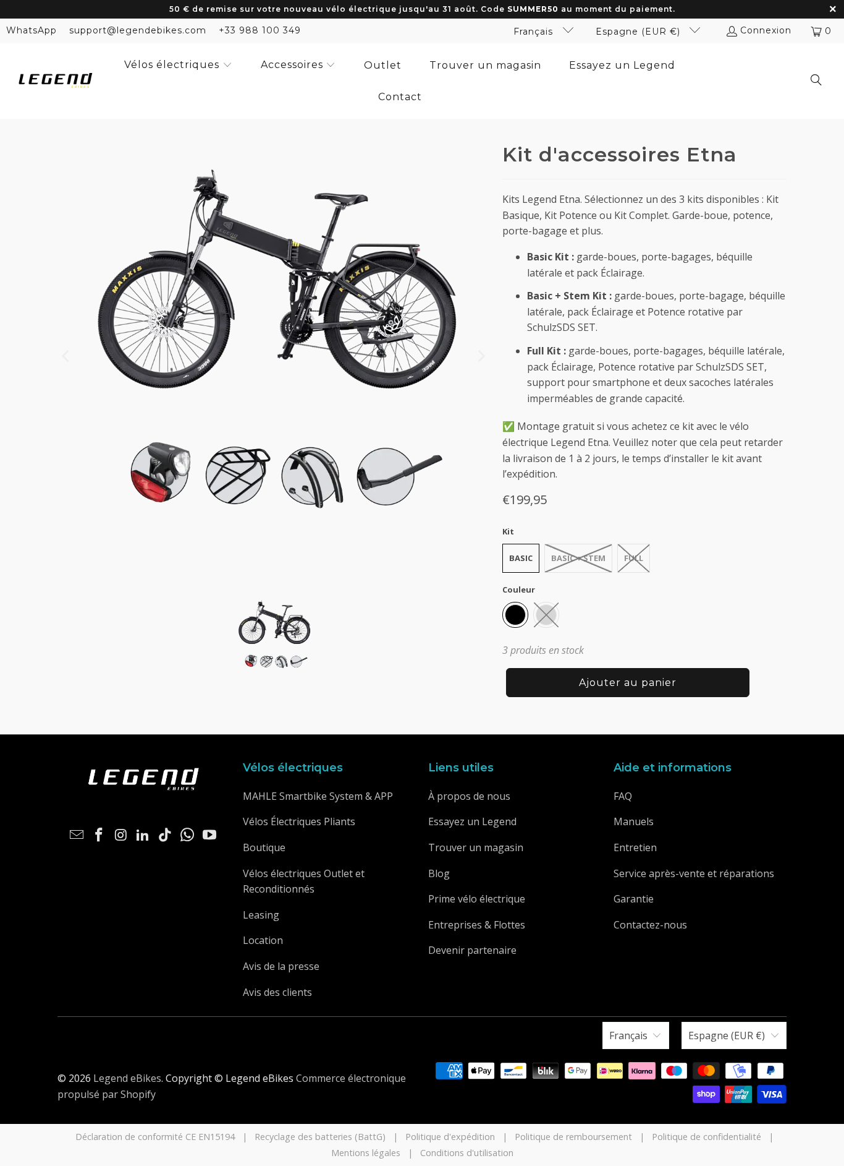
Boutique (264, 847)
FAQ (623, 796)
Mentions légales (365, 1153)
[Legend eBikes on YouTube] (209, 835)
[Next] (481, 356)
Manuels (634, 821)
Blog (439, 873)
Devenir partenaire (472, 950)
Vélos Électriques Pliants (299, 821)
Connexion (765, 30)
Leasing (261, 915)
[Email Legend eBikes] (77, 835)
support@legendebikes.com (137, 30)
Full (633, 558)
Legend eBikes (127, 1078)
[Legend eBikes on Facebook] (99, 835)
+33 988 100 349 (260, 30)
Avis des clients (277, 992)
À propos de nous (469, 796)
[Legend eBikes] (55, 81)
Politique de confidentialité (706, 1136)
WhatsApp (31, 30)
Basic (521, 558)
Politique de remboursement (573, 1136)
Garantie (634, 899)
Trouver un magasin (475, 847)
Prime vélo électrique (476, 899)
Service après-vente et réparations (694, 873)
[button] (178, 65)
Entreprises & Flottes (476, 925)
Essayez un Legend (472, 821)
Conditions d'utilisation (466, 1153)
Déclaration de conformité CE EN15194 (155, 1136)
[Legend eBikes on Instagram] (121, 835)
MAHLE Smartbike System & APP (318, 796)
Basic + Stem (578, 558)
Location (263, 940)
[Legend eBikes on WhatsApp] (188, 835)
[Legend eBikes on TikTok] (165, 835)
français (534, 31)
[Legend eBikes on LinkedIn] (143, 835)
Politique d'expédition (450, 1136)
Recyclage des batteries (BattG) (320, 1136)
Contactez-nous (650, 925)
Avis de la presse (281, 966)
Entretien (635, 847)
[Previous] (67, 356)
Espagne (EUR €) (639, 31)
